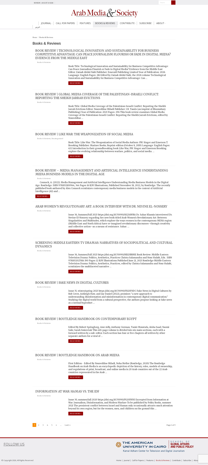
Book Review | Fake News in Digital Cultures (72, 282)
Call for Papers (65, 23)
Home (35, 24)
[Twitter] (60, 2)
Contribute (127, 23)
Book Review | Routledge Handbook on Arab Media (77, 355)
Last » (67, 425)
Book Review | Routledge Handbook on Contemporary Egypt (86, 319)
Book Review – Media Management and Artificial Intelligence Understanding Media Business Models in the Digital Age (101, 172)
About (160, 23)
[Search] (173, 2)
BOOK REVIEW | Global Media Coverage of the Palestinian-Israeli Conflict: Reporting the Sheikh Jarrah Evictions (97, 96)
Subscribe (145, 23)
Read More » (75, 83)
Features (85, 23)
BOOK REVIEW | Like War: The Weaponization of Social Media (84, 134)
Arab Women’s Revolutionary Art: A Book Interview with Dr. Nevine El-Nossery (101, 206)
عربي (37, 26)
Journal (46, 23)
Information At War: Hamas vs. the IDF (67, 391)
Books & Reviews (105, 23)
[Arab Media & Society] (104, 12)
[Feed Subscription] (174, 43)
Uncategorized (57, 139)
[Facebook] (58, 2)
